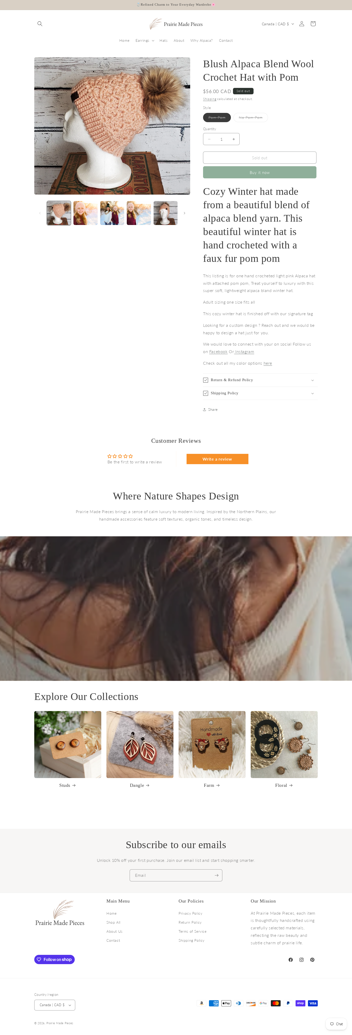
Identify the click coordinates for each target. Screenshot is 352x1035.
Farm (209, 785)
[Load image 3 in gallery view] (112, 213)
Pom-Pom (219, 118)
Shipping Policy (192, 940)
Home (111, 913)
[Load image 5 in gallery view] (166, 213)
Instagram (244, 351)
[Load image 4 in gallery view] (139, 213)
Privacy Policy (190, 913)
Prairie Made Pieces (59, 1023)
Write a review (217, 458)
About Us (114, 931)
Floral (281, 785)
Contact (113, 940)
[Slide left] (40, 213)
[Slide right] (184, 213)
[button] (40, 23)
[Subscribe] (216, 875)
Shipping (209, 99)
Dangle (137, 785)
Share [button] (213, 409)
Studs (64, 785)
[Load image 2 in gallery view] (85, 213)
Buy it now (260, 172)
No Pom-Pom (253, 118)
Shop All (113, 922)
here (268, 363)
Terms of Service (193, 931)
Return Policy (190, 922)
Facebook (218, 351)
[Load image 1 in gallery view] (59, 213)
